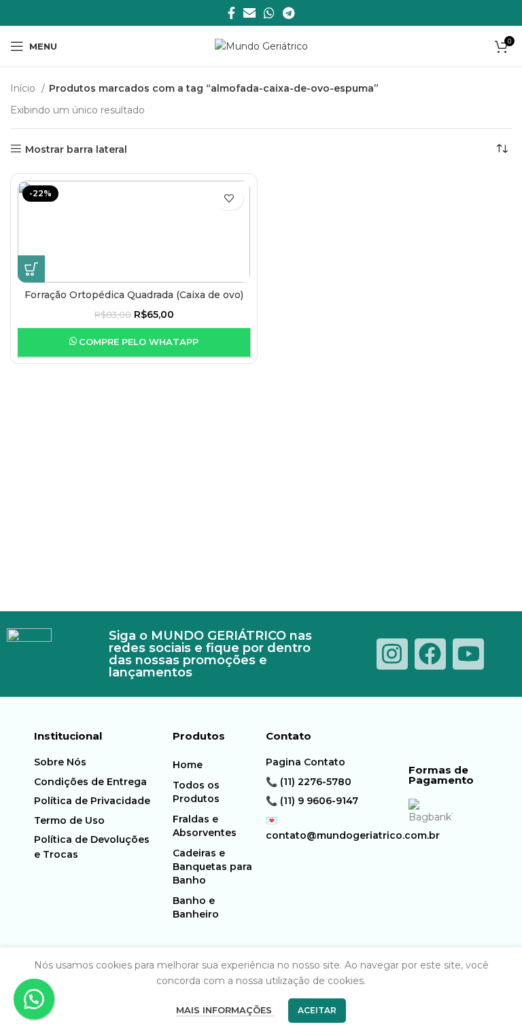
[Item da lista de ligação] (93, 762)
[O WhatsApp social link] (269, 13)
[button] (31, 269)
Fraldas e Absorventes (205, 826)
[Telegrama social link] (288, 13)
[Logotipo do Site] (261, 45)
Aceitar (317, 1010)
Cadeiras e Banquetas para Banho (212, 866)
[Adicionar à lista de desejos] (229, 198)
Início (24, 88)
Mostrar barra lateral (76, 149)
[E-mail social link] (249, 13)
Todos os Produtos (196, 792)
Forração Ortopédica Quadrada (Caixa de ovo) (133, 295)
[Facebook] (430, 654)
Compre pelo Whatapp (138, 341)
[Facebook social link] (231, 13)
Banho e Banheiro (196, 907)
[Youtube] (468, 654)
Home (188, 765)
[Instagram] (392, 654)
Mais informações (225, 1009)
